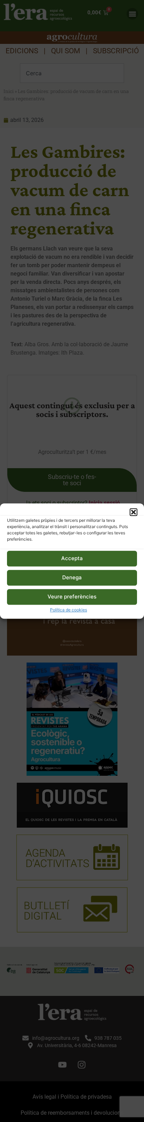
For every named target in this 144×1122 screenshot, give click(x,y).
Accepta (72, 558)
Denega (72, 577)
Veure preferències (72, 597)
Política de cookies (68, 609)
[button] (133, 512)
